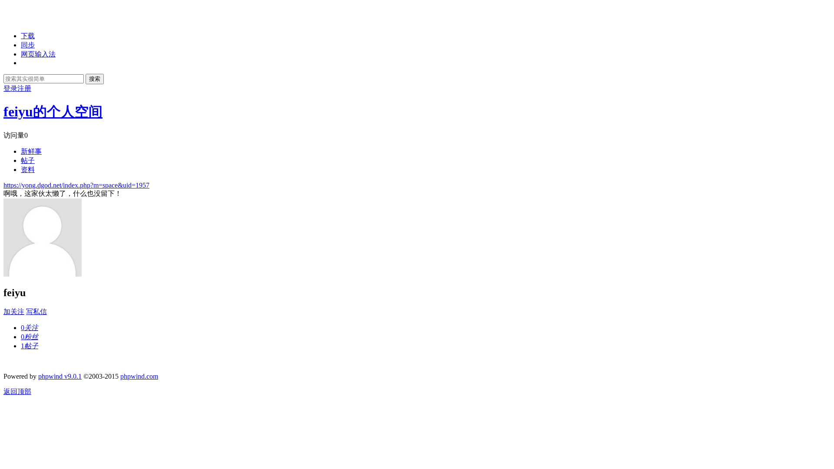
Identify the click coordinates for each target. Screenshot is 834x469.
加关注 (13, 311)
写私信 (36, 311)
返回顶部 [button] (17, 391)
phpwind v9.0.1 (60, 376)
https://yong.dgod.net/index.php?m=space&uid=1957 (76, 185)
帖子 (28, 160)
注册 (24, 88)
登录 (10, 88)
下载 (28, 36)
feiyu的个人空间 (53, 111)
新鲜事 (31, 151)
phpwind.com (139, 376)
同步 (28, 45)
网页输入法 (38, 54)
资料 (28, 169)
